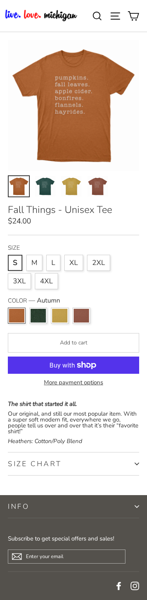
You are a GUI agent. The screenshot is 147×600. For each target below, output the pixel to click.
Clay (81, 316)
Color (34, 300)
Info (18, 506)
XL (73, 262)
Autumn (16, 316)
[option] (73, 105)
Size (14, 248)
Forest (38, 316)
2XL (98, 262)
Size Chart (35, 463)
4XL (46, 281)
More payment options (73, 383)
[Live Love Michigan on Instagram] (135, 586)
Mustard (60, 316)
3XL (19, 281)
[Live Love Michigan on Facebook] (118, 586)
